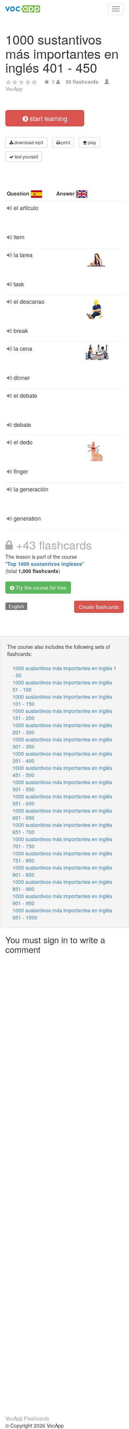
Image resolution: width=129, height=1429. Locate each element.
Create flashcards (99, 606)
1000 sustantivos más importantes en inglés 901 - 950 (62, 899)
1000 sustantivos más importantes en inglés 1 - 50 (64, 671)
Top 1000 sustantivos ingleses (44, 563)
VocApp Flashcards (27, 1418)
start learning (47, 118)
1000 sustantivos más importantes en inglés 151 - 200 (62, 714)
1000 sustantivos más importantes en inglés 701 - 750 (62, 842)
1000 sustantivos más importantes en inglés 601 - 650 (62, 814)
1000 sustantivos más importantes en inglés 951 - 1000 (62, 914)
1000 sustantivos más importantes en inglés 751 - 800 (62, 857)
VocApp (14, 88)
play (91, 142)
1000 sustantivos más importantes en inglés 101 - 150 (62, 700)
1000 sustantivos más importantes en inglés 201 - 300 (62, 728)
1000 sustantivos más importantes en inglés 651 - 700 (62, 828)
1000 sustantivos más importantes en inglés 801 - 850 (62, 871)
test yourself (26, 156)
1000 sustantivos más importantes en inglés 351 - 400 (62, 757)
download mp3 (28, 142)
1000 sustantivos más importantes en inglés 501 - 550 (62, 785)
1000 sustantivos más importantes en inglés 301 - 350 (62, 743)
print (65, 142)
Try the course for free (40, 587)
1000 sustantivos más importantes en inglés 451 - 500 (62, 771)
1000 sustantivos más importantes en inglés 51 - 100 (62, 686)
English (16, 606)
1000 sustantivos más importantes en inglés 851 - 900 (62, 885)
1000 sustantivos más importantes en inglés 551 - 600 (62, 800)
